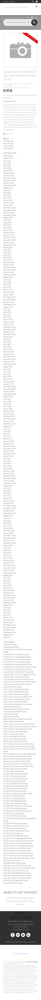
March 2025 (7, 200)
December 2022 (9, 267)
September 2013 (9, 543)
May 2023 (7, 255)
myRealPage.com (23, 953)
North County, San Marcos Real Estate (17, 764)
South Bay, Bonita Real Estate (14, 863)
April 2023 (7, 257)
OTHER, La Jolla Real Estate (14, 798)
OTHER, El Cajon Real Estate (14, 781)
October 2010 (8, 630)
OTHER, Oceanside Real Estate (15, 808)
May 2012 (7, 583)
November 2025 (9, 180)
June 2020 (7, 342)
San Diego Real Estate (11, 861)
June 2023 (7, 252)
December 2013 (9, 535)
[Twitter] (18, 935)
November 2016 (9, 449)
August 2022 (8, 277)
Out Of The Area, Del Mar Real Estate (17, 843)
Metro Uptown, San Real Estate (15, 731)
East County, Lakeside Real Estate (16, 694)
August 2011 (8, 605)
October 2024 (8, 213)
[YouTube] (23, 935)
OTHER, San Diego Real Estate (15, 823)
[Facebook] (13, 935)
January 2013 (8, 563)
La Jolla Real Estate (10, 714)
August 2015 (8, 486)
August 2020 (8, 337)
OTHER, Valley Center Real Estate (16, 831)
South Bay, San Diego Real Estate (15, 880)
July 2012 (7, 578)
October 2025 (8, 183)
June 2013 (7, 550)
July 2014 (7, 518)
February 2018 (8, 411)
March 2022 (7, 290)
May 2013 (7, 553)
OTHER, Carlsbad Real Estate (14, 776)
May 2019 (7, 374)
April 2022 (7, 287)
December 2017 (9, 416)
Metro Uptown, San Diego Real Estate (17, 729)
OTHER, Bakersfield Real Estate (15, 774)
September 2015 (9, 483)
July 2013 (7, 548)
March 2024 (7, 230)
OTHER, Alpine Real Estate (13, 771)
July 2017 (7, 429)
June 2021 (7, 312)
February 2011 (8, 620)
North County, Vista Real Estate (15, 769)
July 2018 (7, 399)
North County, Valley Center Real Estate (18, 766)
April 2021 (7, 317)
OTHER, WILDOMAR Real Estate (16, 836)
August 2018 (8, 396)
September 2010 (9, 632)
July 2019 (7, 369)
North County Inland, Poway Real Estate (18, 744)
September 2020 (9, 334)
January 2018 (8, 414)
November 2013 (9, 538)
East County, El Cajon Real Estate (15, 689)
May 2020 (7, 344)
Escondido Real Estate (11, 707)
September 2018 (9, 394)
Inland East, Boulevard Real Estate (16, 709)
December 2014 (9, 506)
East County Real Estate (12, 687)
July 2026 (7, 160)
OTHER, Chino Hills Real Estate (15, 779)
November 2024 (9, 210)
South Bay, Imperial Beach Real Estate (17, 875)
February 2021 (8, 322)
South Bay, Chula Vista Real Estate (16, 870)
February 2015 (8, 501)
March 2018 (7, 409)
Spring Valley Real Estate (12, 883)
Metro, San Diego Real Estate (19, 88)
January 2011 (8, 622)
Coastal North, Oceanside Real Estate (17, 664)
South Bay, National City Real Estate (17, 878)
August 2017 (8, 426)
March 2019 (7, 379)
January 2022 (8, 295)
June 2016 (7, 461)
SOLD (36, 17)
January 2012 (8, 593)
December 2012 (9, 565)
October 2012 (8, 570)
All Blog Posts (8, 141)
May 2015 (7, 493)
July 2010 (7, 637)
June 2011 (7, 610)
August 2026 (8, 158)
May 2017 (7, 434)
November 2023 (9, 240)
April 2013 (7, 555)
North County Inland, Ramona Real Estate (18, 746)
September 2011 (9, 603)
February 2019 (8, 382)
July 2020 (7, 339)
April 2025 (7, 198)
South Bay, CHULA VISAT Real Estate (17, 866)
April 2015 (7, 496)
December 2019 (9, 357)
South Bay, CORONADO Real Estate (17, 873)
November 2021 (9, 300)
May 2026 (7, 165)
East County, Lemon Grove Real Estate (17, 697)
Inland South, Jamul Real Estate (15, 712)
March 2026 (7, 170)
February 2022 (8, 292)
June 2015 (7, 491)
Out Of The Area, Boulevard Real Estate (18, 841)
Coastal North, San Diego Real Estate (17, 669)
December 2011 (9, 595)
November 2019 (9, 359)
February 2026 (8, 173)
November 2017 (9, 419)
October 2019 (8, 362)
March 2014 (7, 528)
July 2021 (7, 310)
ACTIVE (29, 17)
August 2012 (8, 575)
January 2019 (8, 384)
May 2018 (7, 404)
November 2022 (9, 270)
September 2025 (9, 185)
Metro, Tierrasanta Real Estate (15, 739)
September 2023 (9, 245)
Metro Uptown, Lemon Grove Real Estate (19, 724)
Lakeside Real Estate (11, 716)
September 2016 (9, 454)
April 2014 (7, 526)
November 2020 (9, 329)
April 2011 (7, 615)
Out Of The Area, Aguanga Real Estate (17, 838)
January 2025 (8, 205)
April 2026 (7, 168)
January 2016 (8, 473)
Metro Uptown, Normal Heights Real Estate (19, 726)
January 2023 (8, 265)
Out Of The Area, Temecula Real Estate (18, 856)
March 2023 (7, 260)
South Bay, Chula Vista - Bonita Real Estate (19, 868)
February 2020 (8, 352)
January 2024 (8, 235)
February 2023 (8, 262)
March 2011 (7, 617)
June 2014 (7, 521)
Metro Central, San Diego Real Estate (17, 719)
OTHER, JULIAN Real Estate (14, 796)
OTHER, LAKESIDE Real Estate (15, 803)
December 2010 (9, 625)
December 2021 (9, 297)
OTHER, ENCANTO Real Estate (15, 784)
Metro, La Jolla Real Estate (13, 734)
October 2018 (8, 391)
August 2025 (8, 188)
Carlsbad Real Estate (11, 647)
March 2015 (7, 498)
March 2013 (7, 558)
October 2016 (8, 451)
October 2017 (8, 421)
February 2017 (8, 441)
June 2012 (7, 580)
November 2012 (9, 568)
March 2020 (7, 349)
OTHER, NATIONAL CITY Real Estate (17, 806)
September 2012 (9, 573)
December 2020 (9, 327)
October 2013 (8, 540)
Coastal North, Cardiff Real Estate (16, 654)
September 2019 (9, 364)
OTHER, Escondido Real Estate (15, 788)
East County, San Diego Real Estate (16, 699)
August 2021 (8, 307)
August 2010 (8, 635)
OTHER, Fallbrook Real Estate (14, 791)
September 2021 (9, 304)
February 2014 (8, 531)
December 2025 (9, 178)
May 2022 (7, 285)
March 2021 (7, 319)
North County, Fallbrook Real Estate (17, 761)
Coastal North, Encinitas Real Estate (17, 662)
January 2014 (8, 533)
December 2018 (9, 386)
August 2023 (8, 247)
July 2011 (7, 608)
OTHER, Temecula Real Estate (14, 828)
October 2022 (8, 272)
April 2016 (7, 466)
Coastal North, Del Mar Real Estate (16, 659)
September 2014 (9, 513)
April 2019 (7, 376)
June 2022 (7, 282)
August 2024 (8, 218)
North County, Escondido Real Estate (17, 756)
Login (12, 1)
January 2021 (8, 324)
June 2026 (7, 163)
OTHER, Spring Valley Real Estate (16, 826)
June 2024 (7, 223)
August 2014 (8, 516)
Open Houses (8, 146)
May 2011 (7, 612)
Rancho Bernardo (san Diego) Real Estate (18, 858)
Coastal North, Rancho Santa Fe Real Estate (19, 667)
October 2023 (8, 242)
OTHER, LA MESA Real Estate (14, 801)
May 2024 (7, 225)
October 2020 (8, 332)
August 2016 (8, 456)
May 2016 (7, 463)
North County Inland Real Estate (15, 741)
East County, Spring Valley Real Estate (17, 704)
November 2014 (9, 508)
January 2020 (8, 354)
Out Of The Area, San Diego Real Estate (18, 853)
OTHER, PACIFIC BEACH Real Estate (17, 811)
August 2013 (8, 545)
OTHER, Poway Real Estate (13, 813)
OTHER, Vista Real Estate (13, 833)
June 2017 (7, 431)
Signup (5, 1)
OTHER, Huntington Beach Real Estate (18, 794)
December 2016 (9, 446)
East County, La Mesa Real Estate (15, 692)
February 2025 (8, 203)
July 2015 (7, 488)
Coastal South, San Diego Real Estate (17, 684)
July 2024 (7, 220)
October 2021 (8, 302)
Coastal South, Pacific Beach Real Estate (18, 679)
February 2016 (8, 471)
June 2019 (7, 372)
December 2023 (9, 237)
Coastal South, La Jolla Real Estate (16, 677)
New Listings (8, 143)
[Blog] (28, 935)
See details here (9, 101)
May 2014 (7, 523)
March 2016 (7, 468)
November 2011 (9, 598)
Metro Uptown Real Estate (13, 721)
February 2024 (8, 232)
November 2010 (9, 627)
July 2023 (7, 250)
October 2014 (8, 511)
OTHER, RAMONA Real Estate (15, 816)
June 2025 (7, 193)
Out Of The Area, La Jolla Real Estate (17, 848)
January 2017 (8, 444)
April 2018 (7, 406)
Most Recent (8, 156)
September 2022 (9, 275)
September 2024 (9, 215)
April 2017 (7, 436)
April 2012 (7, 585)
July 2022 (7, 280)
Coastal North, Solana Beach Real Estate (18, 672)
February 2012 (8, 590)
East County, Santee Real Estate (15, 702)
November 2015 (9, 478)
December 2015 (9, 476)
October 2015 (8, 481)
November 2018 (9, 389)
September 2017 (9, 424)
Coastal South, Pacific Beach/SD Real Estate (19, 682)
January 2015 (8, 503)
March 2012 (7, 588)
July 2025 (7, 190)
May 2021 (7, 314)
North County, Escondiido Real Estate (17, 759)
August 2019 (8, 367)
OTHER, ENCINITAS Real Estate (15, 786)
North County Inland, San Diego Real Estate (19, 754)
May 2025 (7, 195)
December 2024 (9, 208)
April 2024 (7, 228)
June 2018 (7, 401)
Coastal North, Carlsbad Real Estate (17, 657)
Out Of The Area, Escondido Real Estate (18, 846)
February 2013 (8, 560)
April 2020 (7, 347)
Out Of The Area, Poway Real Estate (17, 851)
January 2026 (8, 175)
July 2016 (7, 458)
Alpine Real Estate (10, 644)
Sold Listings (8, 148)
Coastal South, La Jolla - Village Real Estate (19, 674)
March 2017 (7, 439)
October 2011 (8, 600)
